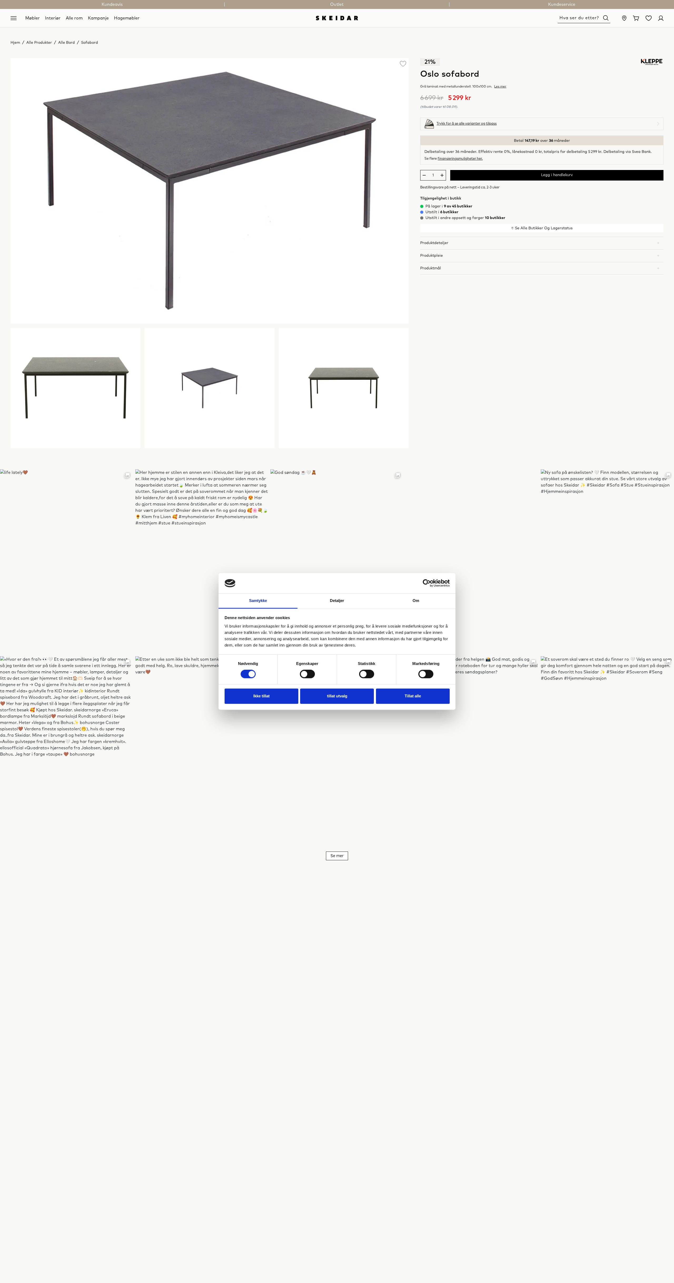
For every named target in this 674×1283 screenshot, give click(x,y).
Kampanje (98, 18)
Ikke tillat (261, 696)
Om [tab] (416, 600)
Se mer (337, 856)
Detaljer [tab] (337, 600)
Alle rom (74, 18)
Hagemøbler (127, 18)
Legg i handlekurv (557, 175)
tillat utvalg (337, 696)
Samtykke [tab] (258, 600)
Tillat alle (413, 696)
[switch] (307, 674)
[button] (541, 243)
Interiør (53, 18)
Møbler (32, 18)
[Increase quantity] (442, 175)
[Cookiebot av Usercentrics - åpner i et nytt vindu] (427, 583)
